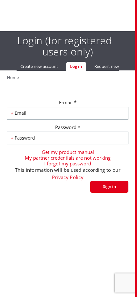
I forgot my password (67, 163)
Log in (78, 66)
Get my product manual (68, 152)
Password (67, 127)
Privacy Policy (67, 177)
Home (13, 77)
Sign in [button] (109, 186)
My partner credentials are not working (68, 158)
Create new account (39, 66)
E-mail (67, 102)
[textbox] (68, 113)
